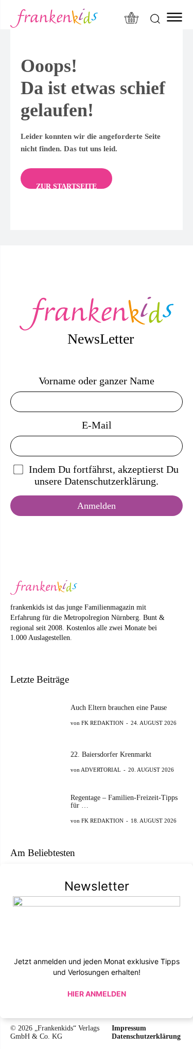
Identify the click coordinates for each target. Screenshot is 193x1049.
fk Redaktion (102, 723)
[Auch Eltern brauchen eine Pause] (37, 715)
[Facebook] (15, 653)
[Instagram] (31, 653)
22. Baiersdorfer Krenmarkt (111, 754)
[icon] (132, 18)
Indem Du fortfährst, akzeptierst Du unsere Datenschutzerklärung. (104, 475)
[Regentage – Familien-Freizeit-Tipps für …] (37, 808)
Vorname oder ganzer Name (96, 380)
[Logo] (54, 18)
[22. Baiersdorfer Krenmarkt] (37, 761)
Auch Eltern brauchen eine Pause (119, 708)
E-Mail (97, 425)
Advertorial (101, 770)
